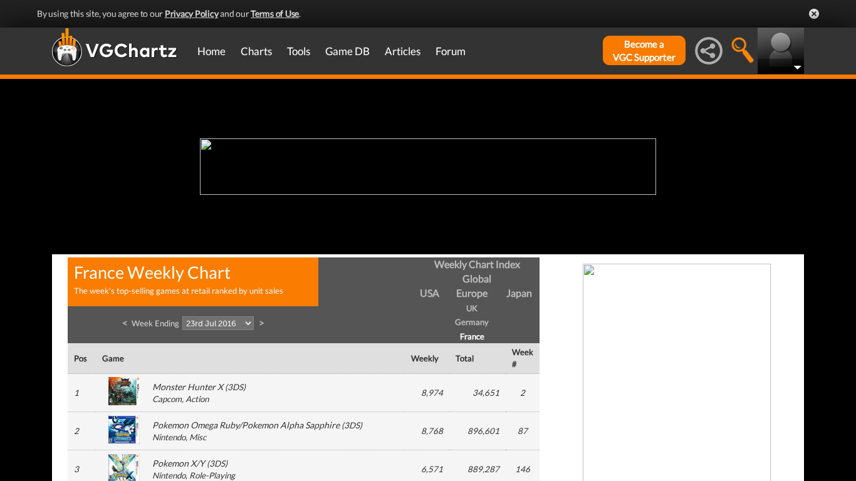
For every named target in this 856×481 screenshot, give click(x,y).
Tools (298, 51)
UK (472, 308)
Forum (451, 51)
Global (476, 278)
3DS (235, 387)
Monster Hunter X (187, 386)
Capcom (167, 399)
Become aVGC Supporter (644, 50)
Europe (472, 293)
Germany (472, 322)
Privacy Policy (192, 13)
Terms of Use (275, 13)
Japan (519, 293)
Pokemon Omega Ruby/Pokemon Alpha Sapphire (246, 425)
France (472, 336)
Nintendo (168, 437)
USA (429, 293)
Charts (256, 51)
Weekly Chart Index (477, 264)
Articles (402, 51)
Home (211, 51)
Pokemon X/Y (178, 463)
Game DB (347, 51)
